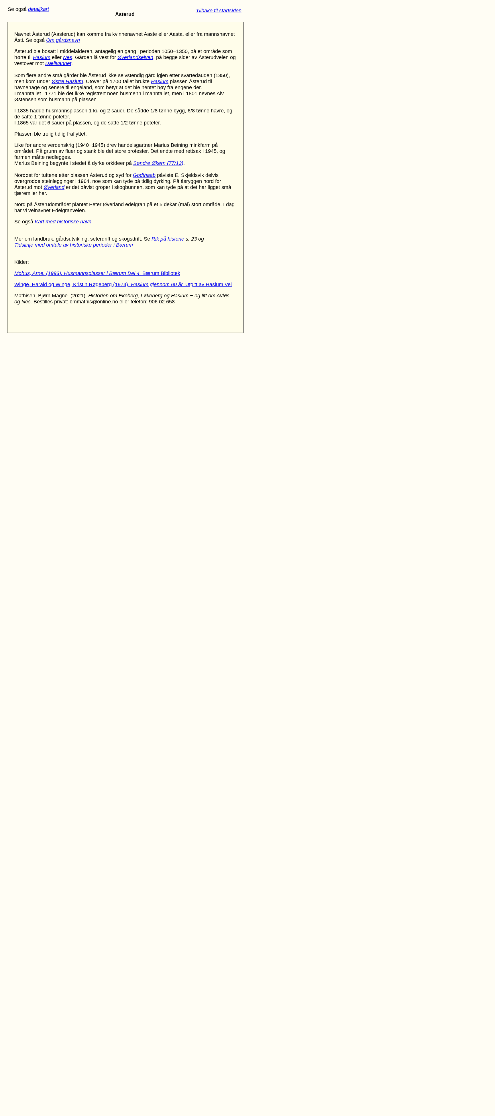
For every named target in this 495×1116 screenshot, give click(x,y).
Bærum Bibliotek (161, 273)
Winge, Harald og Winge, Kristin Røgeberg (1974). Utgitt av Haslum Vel (123, 284)
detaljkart (38, 9)
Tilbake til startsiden (218, 10)
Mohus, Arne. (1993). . (78, 273)
